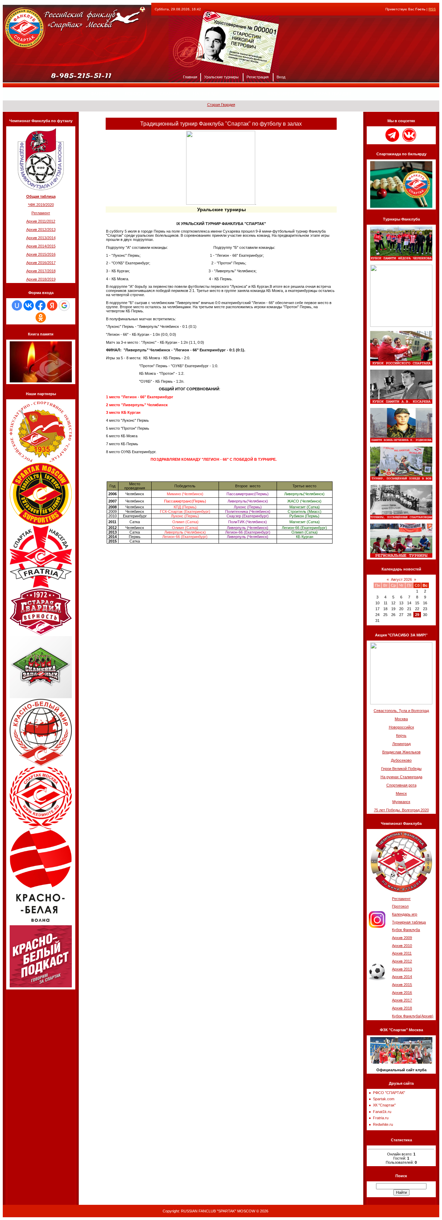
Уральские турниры (221, 77)
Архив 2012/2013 (41, 229)
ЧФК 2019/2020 (41, 205)
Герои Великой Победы (401, 769)
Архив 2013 (402, 969)
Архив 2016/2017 (41, 263)
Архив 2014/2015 (41, 246)
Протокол (400, 906)
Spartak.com (383, 1099)
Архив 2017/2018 (41, 271)
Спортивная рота (401, 785)
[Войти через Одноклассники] (41, 317)
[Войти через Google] (64, 305)
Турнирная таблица (409, 922)
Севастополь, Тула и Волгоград (401, 711)
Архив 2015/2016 (41, 254)
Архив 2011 (402, 953)
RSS (432, 9)
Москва (401, 719)
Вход (281, 77)
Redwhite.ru (383, 1124)
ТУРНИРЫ (243, 93)
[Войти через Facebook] (40, 305)
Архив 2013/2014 (41, 238)
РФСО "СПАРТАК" (389, 1093)
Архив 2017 (402, 1000)
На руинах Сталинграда (401, 777)
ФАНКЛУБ (100, 93)
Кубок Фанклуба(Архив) (412, 1016)
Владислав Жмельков (401, 752)
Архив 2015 (402, 985)
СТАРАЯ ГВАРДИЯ (333, 93)
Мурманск (401, 802)
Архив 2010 (402, 946)
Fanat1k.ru (382, 1112)
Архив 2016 (402, 992)
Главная (190, 77)
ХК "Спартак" (384, 1105)
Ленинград (401, 744)
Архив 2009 (402, 938)
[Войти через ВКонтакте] (28, 305)
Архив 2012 (402, 961)
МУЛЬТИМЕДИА (283, 93)
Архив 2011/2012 (40, 221)
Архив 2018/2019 (41, 279)
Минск (401, 793)
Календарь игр (404, 914)
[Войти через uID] (17, 305)
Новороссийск (401, 727)
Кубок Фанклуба (406, 930)
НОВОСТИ (135, 93)
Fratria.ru (380, 1118)
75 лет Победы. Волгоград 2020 (401, 810)
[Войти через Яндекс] (52, 305)
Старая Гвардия (221, 105)
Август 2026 (401, 579)
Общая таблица (41, 196)
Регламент (40, 213)
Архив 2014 (402, 977)
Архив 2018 (402, 1008)
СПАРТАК (169, 93)
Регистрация (258, 77)
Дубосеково (401, 760)
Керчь (401, 735)
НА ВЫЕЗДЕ (206, 93)
